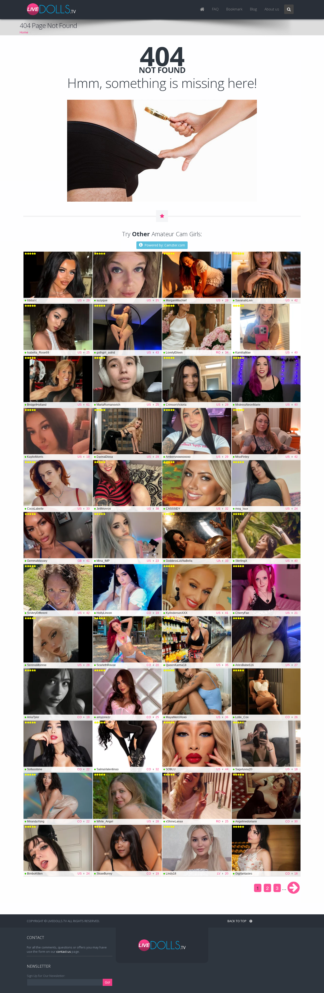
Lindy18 (197, 873)
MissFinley (266, 456)
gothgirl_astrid (128, 352)
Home (24, 32)
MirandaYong (58, 821)
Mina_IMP (128, 560)
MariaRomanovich (128, 404)
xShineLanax (197, 821)
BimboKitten (58, 873)
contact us (63, 951)
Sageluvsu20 (266, 769)
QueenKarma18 (197, 665)
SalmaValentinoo (128, 769)
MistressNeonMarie (266, 404)
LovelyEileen (197, 352)
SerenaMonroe (58, 665)
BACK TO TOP (237, 921)
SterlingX (266, 560)
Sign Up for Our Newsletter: (46, 976)
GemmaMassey (58, 560)
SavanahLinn (266, 300)
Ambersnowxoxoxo (197, 456)
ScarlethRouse (128, 665)
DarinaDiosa (128, 456)
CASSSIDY (197, 508)
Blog (253, 9)
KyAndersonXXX (197, 613)
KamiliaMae (266, 352)
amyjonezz (128, 717)
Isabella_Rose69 (58, 352)
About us (271, 9)
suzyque (128, 300)
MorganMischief (197, 300)
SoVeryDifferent (58, 613)
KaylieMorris (58, 456)
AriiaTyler (58, 717)
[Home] (202, 9)
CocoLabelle (58, 508)
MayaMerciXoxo (197, 717)
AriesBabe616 (266, 665)
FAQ (215, 9)
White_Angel (128, 821)
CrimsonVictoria (197, 404)
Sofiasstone (58, 769)
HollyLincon (128, 613)
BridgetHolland (58, 404)
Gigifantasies (266, 873)
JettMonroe (128, 508)
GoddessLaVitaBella (197, 560)
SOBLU (197, 769)
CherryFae (266, 613)
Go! (107, 982)
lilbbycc (58, 300)
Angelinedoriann (266, 821)
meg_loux (266, 508)
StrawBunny (128, 873)
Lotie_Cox (266, 717)
